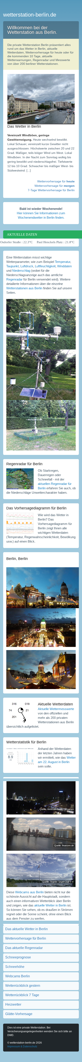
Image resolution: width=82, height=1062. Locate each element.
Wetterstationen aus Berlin (24, 288)
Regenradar (14, 279)
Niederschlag (21, 270)
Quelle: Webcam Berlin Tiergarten (57, 809)
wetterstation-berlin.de (29, 15)
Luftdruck (26, 266)
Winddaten (64, 266)
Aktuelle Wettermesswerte (56, 709)
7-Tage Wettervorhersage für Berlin (51, 190)
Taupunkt (12, 266)
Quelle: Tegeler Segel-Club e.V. (58, 881)
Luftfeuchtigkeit (45, 266)
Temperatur (62, 262)
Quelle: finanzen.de (64, 845)
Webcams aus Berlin (29, 892)
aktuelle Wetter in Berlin (50, 905)
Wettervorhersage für (56, 181)
